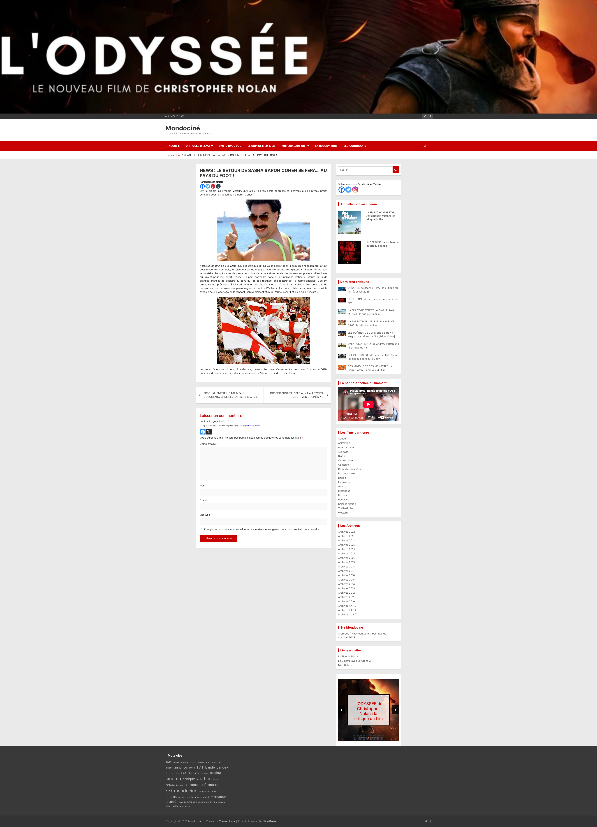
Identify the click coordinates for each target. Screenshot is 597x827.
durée (199, 779)
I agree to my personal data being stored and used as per (231, 426)
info (186, 785)
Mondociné (183, 128)
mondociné (185, 790)
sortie (209, 802)
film (208, 778)
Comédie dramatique (350, 469)
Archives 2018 (346, 566)
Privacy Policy (254, 426)
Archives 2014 (346, 583)
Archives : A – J (347, 605)
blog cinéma (194, 773)
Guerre (342, 486)
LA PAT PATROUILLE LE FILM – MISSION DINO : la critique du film (380, 216)
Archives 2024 (346, 540)
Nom (202, 485)
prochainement (194, 797)
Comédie (343, 464)
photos (171, 797)
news (213, 791)
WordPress (270, 821)
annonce (180, 767)
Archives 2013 (346, 588)
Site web (205, 514)
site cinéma (199, 802)
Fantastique (345, 482)
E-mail (203, 500)
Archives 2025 (346, 536)
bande (210, 767)
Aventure (343, 451)
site (189, 801)
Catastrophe (345, 460)
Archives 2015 (346, 579)
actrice (193, 762)
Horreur (342, 495)
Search (396, 169)
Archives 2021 (346, 553)
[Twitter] (207, 186)
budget (205, 773)
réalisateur (218, 797)
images (179, 785)
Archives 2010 (346, 601)
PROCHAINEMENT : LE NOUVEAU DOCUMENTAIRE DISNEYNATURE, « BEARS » (230, 395)
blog (183, 772)
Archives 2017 (346, 570)
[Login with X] (209, 431)
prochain (181, 797)
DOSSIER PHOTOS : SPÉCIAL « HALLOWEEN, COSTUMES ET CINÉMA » (296, 395)
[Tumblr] (218, 186)
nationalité (204, 791)
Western (343, 512)
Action (342, 438)
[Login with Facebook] (203, 431)
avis (200, 767)
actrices (201, 763)
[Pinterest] (213, 186)
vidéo (175, 806)
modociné (198, 785)
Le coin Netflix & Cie (261, 145)
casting (215, 773)
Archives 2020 (346, 557)
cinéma (173, 778)
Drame (342, 477)
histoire (170, 785)
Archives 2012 (346, 592)
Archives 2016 (346, 575)
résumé (171, 802)
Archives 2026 (346, 531)
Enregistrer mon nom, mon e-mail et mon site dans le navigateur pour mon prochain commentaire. (262, 529)
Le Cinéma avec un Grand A (354, 660)
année (192, 768)
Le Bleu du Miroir (348, 656)
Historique (344, 490)
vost (181, 806)
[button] (360, 738)
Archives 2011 (346, 597)
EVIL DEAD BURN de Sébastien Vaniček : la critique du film (379, 246)
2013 (169, 762)
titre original (219, 802)
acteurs (184, 762)
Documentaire (346, 473)
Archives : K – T (347, 610)
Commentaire (209, 443)
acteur (176, 762)
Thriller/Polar (345, 508)
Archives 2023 (346, 544)
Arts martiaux (346, 447)
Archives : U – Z (347, 614)
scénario (182, 802)
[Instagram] (355, 189)
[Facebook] (202, 186)
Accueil (174, 145)
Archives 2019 (346, 562)
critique (189, 779)
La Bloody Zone (326, 145)
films (215, 779)
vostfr (187, 806)
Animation (344, 442)
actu (208, 762)
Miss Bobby (345, 665)
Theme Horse (227, 821)
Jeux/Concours (355, 145)
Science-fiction (347, 503)
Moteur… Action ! (294, 145)
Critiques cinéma (198, 145)
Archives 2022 (346, 549)
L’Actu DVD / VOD (230, 145)
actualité (216, 762)
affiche (169, 768)
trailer (168, 806)
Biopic (341, 456)
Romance (343, 499)
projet (206, 797)
